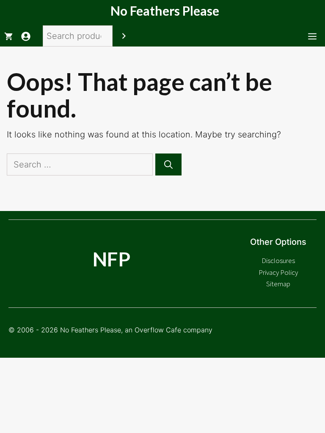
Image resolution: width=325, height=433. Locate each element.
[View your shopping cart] (8, 36)
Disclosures (278, 260)
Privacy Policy (278, 272)
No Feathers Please (164, 10)
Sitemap (278, 283)
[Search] (124, 36)
